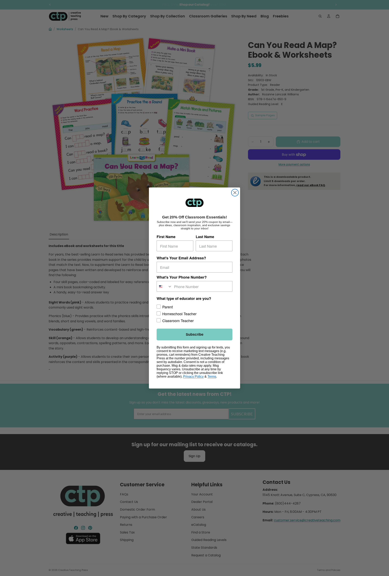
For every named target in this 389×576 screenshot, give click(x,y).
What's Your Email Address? (181, 258)
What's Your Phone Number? (182, 277)
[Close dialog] (234, 192)
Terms (211, 376)
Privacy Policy (193, 376)
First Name (166, 236)
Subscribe (194, 334)
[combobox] (164, 286)
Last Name (205, 236)
